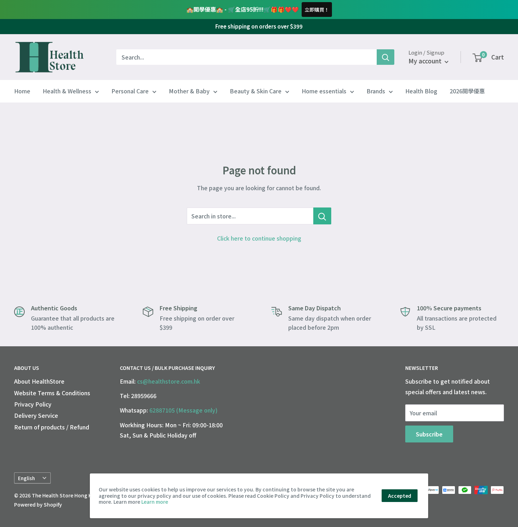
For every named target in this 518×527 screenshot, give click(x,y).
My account (425, 61)
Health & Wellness (67, 91)
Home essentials (324, 91)
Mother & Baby (189, 91)
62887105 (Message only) (183, 410)
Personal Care (130, 91)
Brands (375, 91)
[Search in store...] (322, 215)
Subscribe (429, 434)
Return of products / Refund (51, 427)
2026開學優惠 (467, 91)
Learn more (154, 501)
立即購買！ (316, 9)
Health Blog (421, 91)
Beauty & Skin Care (256, 91)
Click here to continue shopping (259, 238)
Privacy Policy (32, 404)
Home (22, 91)
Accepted (399, 495)
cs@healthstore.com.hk (168, 381)
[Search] (385, 57)
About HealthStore (39, 381)
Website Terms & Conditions (52, 393)
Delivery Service (36, 415)
